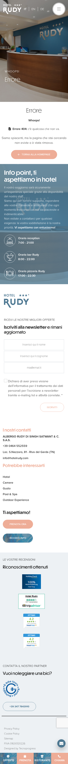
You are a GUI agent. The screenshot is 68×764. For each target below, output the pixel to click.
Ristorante (42, 760)
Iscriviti (52, 407)
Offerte (8, 760)
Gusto (7, 488)
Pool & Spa (10, 494)
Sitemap (8, 738)
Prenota (25, 760)
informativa (21, 385)
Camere (8, 482)
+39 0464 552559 (15, 446)
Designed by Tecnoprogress (20, 748)
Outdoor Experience (16, 500)
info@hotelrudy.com (15, 458)
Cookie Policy (11, 733)
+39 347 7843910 (19, 706)
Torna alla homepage (36, 154)
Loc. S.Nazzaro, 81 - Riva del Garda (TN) (29, 452)
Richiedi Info (18, 538)
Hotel (6, 477)
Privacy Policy (11, 728)
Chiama (59, 760)
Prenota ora (18, 524)
